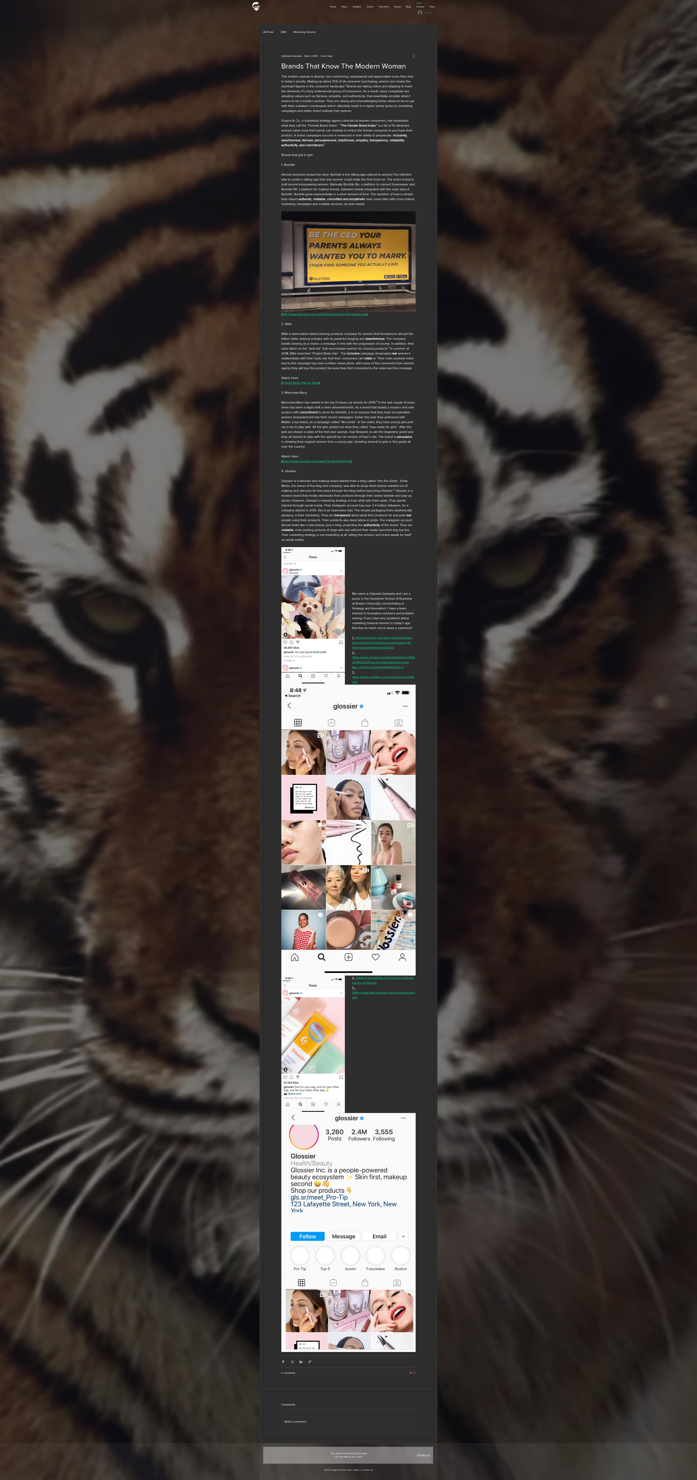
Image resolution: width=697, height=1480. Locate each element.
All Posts (268, 31)
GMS (283, 31)
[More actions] (413, 56)
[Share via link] (309, 1361)
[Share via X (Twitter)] (292, 1361)
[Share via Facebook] (283, 1361)
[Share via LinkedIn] (301, 1361)
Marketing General (304, 31)
